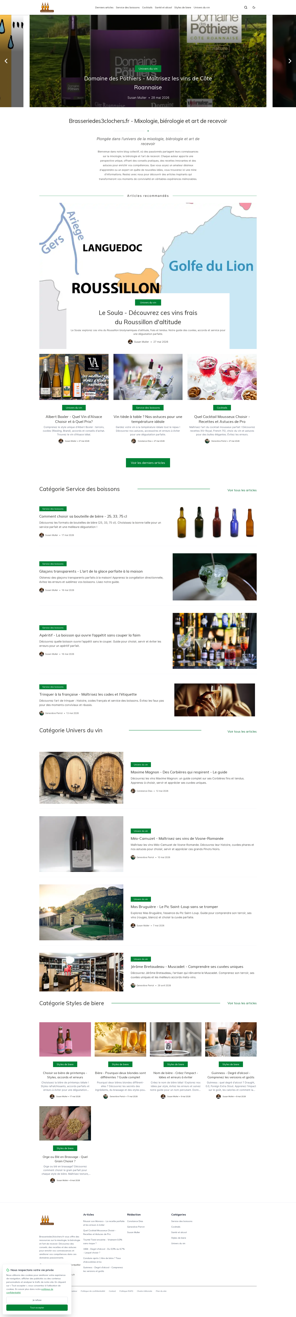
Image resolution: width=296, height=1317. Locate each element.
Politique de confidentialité (93, 1291)
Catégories (178, 1214)
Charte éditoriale (144, 1291)
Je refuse (37, 1300)
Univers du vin (202, 7)
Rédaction (134, 1214)
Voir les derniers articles (148, 463)
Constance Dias (135, 1221)
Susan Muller (133, 1232)
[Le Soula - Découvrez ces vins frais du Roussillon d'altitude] (148, 276)
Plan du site (161, 1291)
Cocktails (147, 7)
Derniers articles (104, 7)
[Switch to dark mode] (254, 7)
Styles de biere (182, 7)
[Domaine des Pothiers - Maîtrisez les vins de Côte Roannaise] (148, 61)
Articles (88, 1214)
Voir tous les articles (242, 490)
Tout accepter (37, 1307)
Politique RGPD (126, 1291)
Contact (112, 1291)
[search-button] (245, 7)
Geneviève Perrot (135, 1226)
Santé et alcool (163, 7)
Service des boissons (128, 7)
